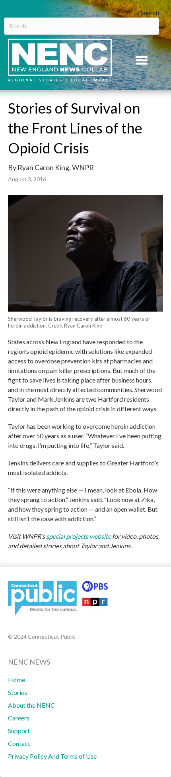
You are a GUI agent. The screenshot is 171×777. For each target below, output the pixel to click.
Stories (17, 692)
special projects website (78, 536)
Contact (19, 743)
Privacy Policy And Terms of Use (52, 756)
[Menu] (141, 60)
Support (19, 730)
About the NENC (31, 705)
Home (16, 679)
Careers (18, 718)
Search (150, 12)
